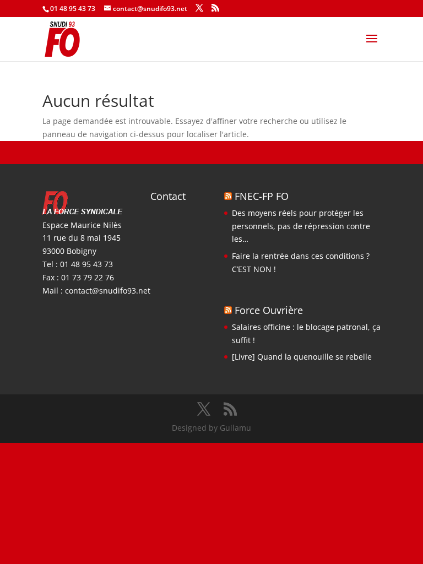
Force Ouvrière (269, 310)
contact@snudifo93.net (107, 290)
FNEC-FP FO (262, 196)
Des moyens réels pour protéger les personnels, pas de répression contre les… (301, 226)
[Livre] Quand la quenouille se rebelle (302, 356)
